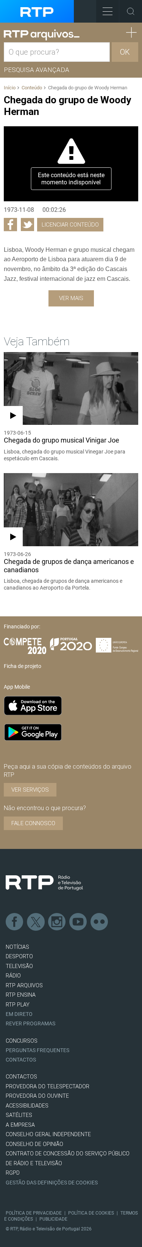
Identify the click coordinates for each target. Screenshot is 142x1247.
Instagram (57, 922)
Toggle (130, 11)
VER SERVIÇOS (30, 789)
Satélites (19, 1115)
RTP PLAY (18, 1005)
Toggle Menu (107, 11)
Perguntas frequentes (37, 1050)
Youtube (78, 922)
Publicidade (53, 1219)
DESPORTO (19, 956)
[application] (71, 164)
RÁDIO (13, 976)
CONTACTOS (21, 1077)
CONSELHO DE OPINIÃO (34, 1144)
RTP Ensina (21, 995)
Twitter (36, 922)
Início (10, 87)
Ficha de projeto (22, 666)
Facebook (15, 922)
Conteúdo (32, 87)
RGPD (13, 1173)
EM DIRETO (19, 1014)
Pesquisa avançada (36, 70)
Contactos (21, 1060)
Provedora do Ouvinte (37, 1096)
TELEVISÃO (19, 966)
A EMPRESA (20, 1125)
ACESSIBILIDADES (27, 1106)
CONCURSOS (21, 1041)
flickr (100, 922)
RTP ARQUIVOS (24, 985)
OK (125, 52)
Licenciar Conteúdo (70, 224)
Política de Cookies (91, 1213)
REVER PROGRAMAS (30, 1023)
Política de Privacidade (34, 1213)
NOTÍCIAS (17, 947)
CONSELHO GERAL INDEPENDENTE (48, 1134)
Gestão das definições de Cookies (52, 1183)
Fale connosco (33, 823)
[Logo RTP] (44, 882)
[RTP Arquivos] (42, 35)
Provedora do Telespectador (47, 1086)
